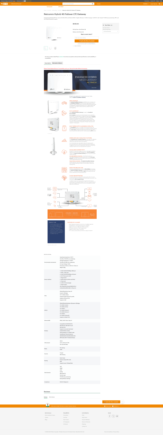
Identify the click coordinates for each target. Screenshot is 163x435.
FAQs (83, 415)
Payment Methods (86, 419)
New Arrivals (66, 419)
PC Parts (49, 10)
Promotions (147, 1)
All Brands (65, 424)
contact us (61, 56)
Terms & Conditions (108, 431)
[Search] (92, 4)
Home (45, 10)
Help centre (108, 406)
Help (161, 1)
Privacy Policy (116, 431)
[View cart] (159, 3)
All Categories (66, 421)
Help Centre (84, 417)
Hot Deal (65, 417)
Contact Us (84, 426)
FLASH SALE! (28, 1)
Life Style (60, 6)
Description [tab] (48, 63)
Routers (60, 10)
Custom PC (153, 1)
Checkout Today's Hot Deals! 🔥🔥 (8, 1)
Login (152, 3)
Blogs (157, 1)
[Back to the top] (122, 401)
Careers (99, 3)
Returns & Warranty (86, 421)
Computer (49, 6)
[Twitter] (114, 417)
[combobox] (78, 4)
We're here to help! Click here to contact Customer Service (63, 406)
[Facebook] (110, 417)
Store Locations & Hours (50, 415)
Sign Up (155, 3)
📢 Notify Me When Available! (86, 41)
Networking (54, 10)
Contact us (116, 406)
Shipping (84, 424)
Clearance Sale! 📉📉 (21, 1)
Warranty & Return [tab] (57, 63)
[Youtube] (117, 417)
